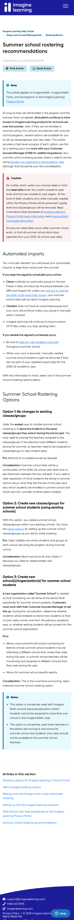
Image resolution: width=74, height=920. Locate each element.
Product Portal (15, 101)
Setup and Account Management (23, 35)
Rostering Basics (54, 35)
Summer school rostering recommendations (30, 822)
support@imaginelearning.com (26, 899)
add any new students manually (39, 342)
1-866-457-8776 (15, 903)
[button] (65, 6)
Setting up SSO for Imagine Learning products (31, 804)
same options (15, 528)
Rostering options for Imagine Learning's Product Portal (36, 780)
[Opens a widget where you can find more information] (60, 913)
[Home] (17, 8)
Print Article (17, 68)
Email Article (44, 68)
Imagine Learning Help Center (18, 31)
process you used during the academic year (37, 161)
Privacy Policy (11, 913)
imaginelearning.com (20, 908)
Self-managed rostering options (22, 787)
